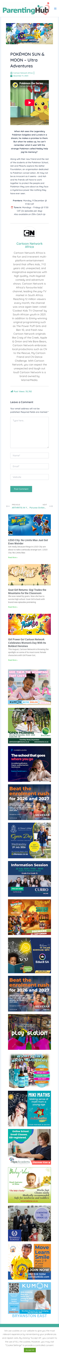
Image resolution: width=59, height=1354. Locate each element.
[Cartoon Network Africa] (29, 233)
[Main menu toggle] (55, 9)
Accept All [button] (30, 1350)
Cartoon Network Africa (29, 245)
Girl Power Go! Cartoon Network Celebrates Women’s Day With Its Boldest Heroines (27, 643)
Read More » (13, 558)
